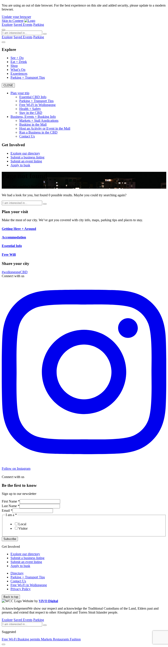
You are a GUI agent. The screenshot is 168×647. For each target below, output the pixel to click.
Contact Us (27, 136)
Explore (7, 24)
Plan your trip (19, 93)
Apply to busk (20, 165)
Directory (17, 573)
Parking (38, 24)
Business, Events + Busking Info (33, 116)
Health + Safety (30, 109)
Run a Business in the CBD (38, 132)
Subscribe (10, 539)
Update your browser (16, 17)
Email (7, 510)
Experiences (18, 73)
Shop (14, 66)
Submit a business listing (27, 157)
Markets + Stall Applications (38, 120)
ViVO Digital (48, 601)
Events (27, 24)
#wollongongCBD (15, 272)
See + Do (17, 58)
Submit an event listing (26, 161)
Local (22, 524)
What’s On (17, 69)
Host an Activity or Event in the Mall (44, 128)
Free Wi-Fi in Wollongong (37, 105)
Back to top (11, 596)
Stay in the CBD (30, 113)
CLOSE (8, 85)
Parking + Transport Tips (27, 77)
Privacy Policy (20, 589)
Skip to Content (12, 21)
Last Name (10, 506)
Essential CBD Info (32, 97)
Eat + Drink (18, 62)
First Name (11, 501)
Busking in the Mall (33, 124)
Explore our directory (25, 153)
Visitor (23, 528)
